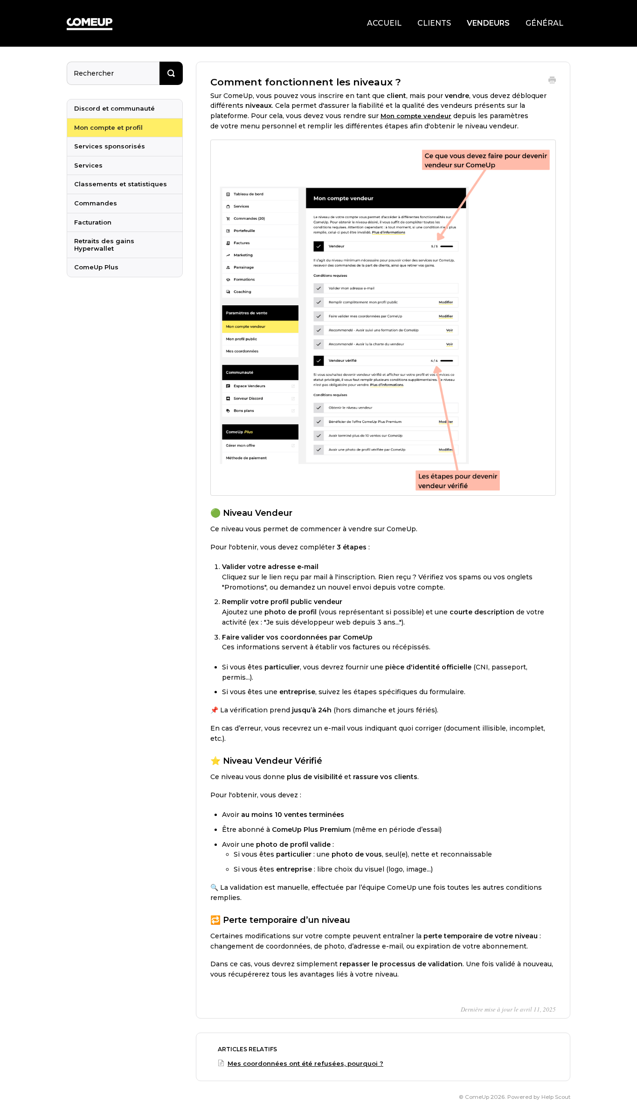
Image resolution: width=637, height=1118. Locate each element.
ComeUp (477, 1097)
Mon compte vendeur (416, 116)
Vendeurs (488, 23)
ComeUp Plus (96, 267)
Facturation (92, 222)
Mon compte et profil (108, 127)
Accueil (384, 23)
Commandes (95, 203)
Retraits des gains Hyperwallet (104, 244)
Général (544, 23)
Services (88, 165)
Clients (434, 23)
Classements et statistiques (120, 184)
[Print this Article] (552, 81)
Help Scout (555, 1097)
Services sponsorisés (109, 146)
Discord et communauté (114, 108)
